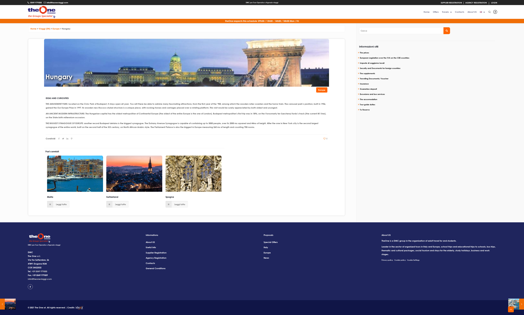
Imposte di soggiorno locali (372, 63)
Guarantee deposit (368, 89)
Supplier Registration (156, 252)
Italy (266, 247)
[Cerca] (446, 30)
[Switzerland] (8, 304)
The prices (364, 52)
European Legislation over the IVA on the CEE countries (384, 58)
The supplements (367, 73)
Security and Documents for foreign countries (380, 68)
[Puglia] (516, 304)
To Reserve (365, 110)
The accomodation (368, 99)
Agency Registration (156, 258)
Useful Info (151, 247)
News (266, 258)
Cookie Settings (413, 260)
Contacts (150, 263)
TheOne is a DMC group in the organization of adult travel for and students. (419, 241)
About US (150, 242)
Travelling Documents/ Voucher (374, 78)
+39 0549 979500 (39, 271)
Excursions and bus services (372, 94)
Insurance (364, 84)
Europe (321, 90)
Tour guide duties (367, 104)
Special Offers (271, 242)
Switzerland (112, 197)
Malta (50, 197)
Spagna (170, 197)
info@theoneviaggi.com (40, 279)
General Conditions (156, 268)
